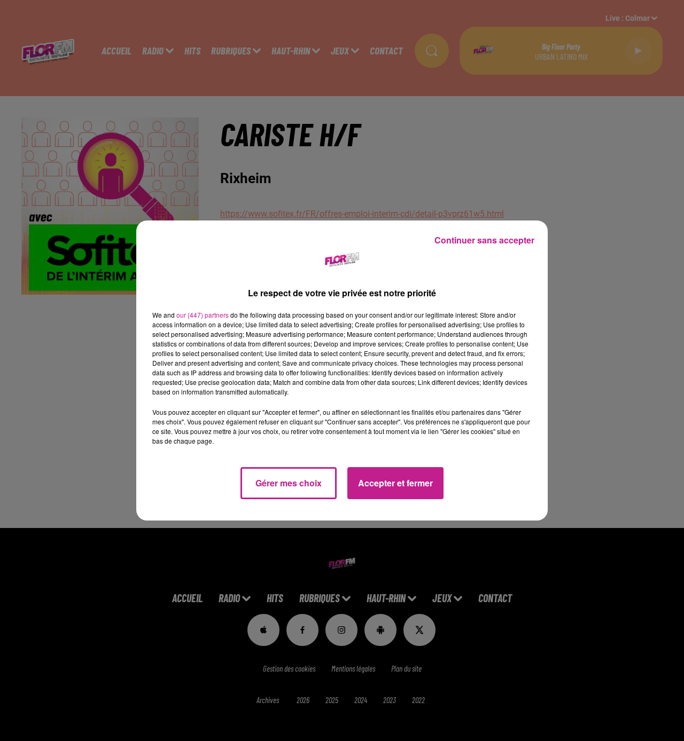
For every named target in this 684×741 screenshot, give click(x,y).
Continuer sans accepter (484, 240)
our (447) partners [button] (202, 314)
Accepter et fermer (395, 483)
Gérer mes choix (288, 483)
